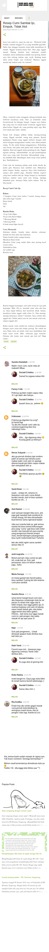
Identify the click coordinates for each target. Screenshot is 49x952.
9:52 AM (26, 489)
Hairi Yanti (16, 645)
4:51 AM (38, 470)
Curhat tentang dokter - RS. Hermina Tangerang (21, 877)
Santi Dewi (17, 489)
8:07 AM (28, 594)
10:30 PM (25, 416)
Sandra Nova (18, 594)
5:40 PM (32, 362)
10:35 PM (27, 675)
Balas (15, 384)
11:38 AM (26, 509)
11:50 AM (38, 372)
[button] (4, 35)
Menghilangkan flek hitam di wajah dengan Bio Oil (21, 854)
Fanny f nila (17, 389)
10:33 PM (38, 400)
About (6, 18)
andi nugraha (18, 554)
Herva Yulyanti (18, 453)
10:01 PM (25, 646)
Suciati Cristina (26, 372)
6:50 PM (26, 702)
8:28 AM (29, 453)
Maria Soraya (18, 574)
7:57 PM (28, 574)
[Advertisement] (24, 925)
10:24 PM (28, 554)
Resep (13, 341)
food (6, 341)
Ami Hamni (17, 509)
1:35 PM (20, 628)
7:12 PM (27, 389)
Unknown (16, 416)
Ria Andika (17, 702)
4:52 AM (38, 658)
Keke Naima (17, 675)
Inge (14, 628)
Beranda (19, 18)
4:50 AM (38, 434)
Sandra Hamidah (20, 362)
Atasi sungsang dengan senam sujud (16, 811)
